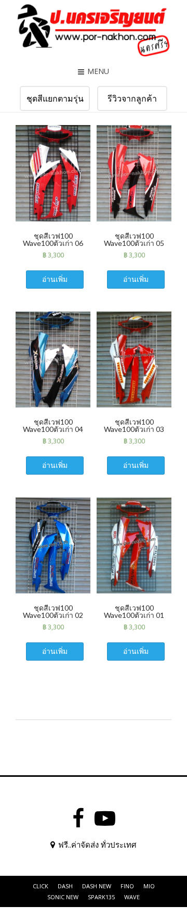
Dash (65, 886)
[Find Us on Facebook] (78, 818)
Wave (132, 897)
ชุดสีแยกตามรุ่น (55, 98)
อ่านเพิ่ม (55, 279)
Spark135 (101, 897)
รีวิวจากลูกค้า (132, 98)
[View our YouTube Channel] (105, 818)
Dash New (96, 886)
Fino (127, 886)
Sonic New (62, 897)
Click (40, 886)
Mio (149, 886)
